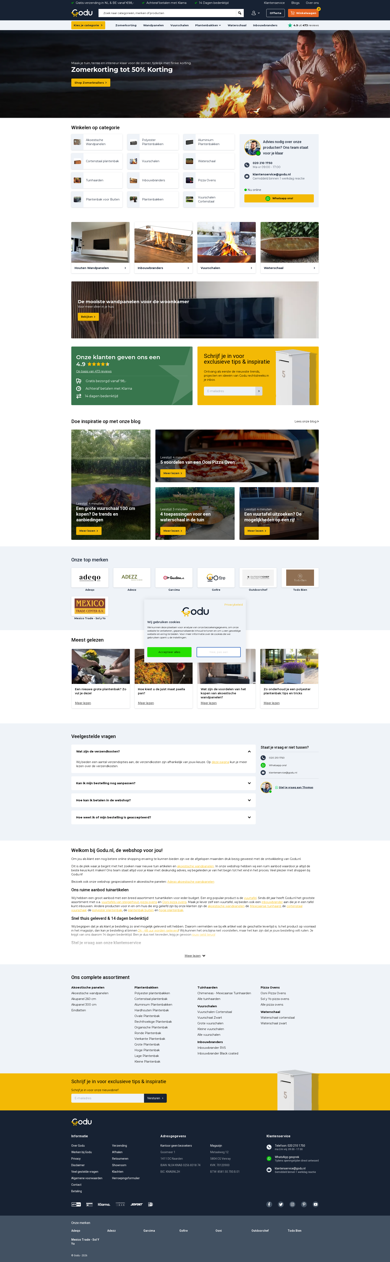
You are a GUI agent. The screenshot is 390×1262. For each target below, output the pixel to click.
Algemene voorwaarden (86, 1178)
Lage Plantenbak (146, 1056)
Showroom (119, 1165)
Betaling (76, 1191)
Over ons (312, 3)
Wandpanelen (153, 25)
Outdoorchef (260, 1230)
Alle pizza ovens (272, 1004)
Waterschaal (237, 25)
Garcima (149, 1230)
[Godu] (81, 13)
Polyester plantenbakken (152, 993)
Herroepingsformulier (126, 1178)
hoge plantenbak (171, 910)
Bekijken (87, 316)
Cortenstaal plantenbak (150, 999)
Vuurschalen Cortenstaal (214, 1012)
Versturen (153, 1098)
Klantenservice (274, 3)
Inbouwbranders (265, 25)
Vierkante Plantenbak (149, 1039)
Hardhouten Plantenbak (151, 1010)
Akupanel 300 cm (83, 1004)
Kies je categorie (86, 25)
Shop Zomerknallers (89, 82)
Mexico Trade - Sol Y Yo (85, 1241)
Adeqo (75, 1230)
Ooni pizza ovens (174, 902)
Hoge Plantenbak (147, 1050)
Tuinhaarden (207, 987)
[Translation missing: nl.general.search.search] (240, 13)
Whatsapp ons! (282, 198)
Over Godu (78, 1145)
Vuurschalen (179, 25)
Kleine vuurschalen (210, 1029)
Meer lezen (87, 530)
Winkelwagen (307, 12)
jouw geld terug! (203, 934)
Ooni (219, 1230)
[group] (101, 678)
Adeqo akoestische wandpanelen (190, 882)
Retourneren (120, 1158)
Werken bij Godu (81, 1152)
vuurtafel (250, 898)
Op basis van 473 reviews (94, 371)
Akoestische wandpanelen (89, 993)
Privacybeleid (233, 604)
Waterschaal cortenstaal (278, 1017)
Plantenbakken (206, 25)
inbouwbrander (272, 902)
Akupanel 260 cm (83, 999)
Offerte (275, 13)
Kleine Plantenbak (147, 1061)
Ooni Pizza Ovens (273, 993)
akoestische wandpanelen (195, 866)
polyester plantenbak (107, 910)
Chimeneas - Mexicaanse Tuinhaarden (224, 993)
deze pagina (220, 762)
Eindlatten (78, 1010)
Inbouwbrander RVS (211, 1048)
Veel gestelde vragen (84, 1171)
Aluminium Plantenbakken (153, 1004)
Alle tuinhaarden (208, 999)
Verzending (119, 1145)
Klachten (117, 1171)
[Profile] (255, 13)
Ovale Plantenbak (147, 1016)
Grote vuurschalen (210, 1023)
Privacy (76, 1158)
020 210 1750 (277, 757)
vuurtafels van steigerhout (120, 902)
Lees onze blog (305, 421)
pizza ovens (148, 902)
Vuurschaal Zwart (209, 1017)
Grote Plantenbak (147, 1044)
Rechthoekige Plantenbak (153, 1022)
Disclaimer (78, 1165)
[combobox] (167, 13)
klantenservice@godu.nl (283, 772)
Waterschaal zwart (274, 1023)
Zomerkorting (125, 25)
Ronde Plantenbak (147, 1033)
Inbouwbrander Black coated (217, 1053)
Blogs (295, 3)
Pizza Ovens (270, 987)
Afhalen (117, 1152)
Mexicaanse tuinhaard (265, 906)
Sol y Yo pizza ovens (275, 999)
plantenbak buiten (141, 910)
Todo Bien (294, 1230)
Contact (76, 1184)
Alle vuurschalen (208, 1035)
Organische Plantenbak (151, 1027)
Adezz (111, 1230)
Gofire (183, 1230)
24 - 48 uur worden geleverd (158, 930)
